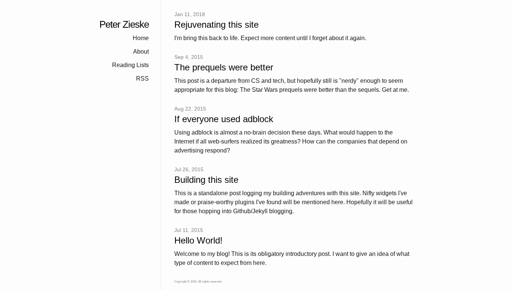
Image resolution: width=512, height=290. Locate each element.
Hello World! (198, 240)
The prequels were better (223, 67)
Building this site (206, 180)
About (141, 51)
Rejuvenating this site (216, 25)
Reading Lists (130, 65)
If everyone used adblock (223, 119)
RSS (142, 78)
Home (141, 38)
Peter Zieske (124, 24)
